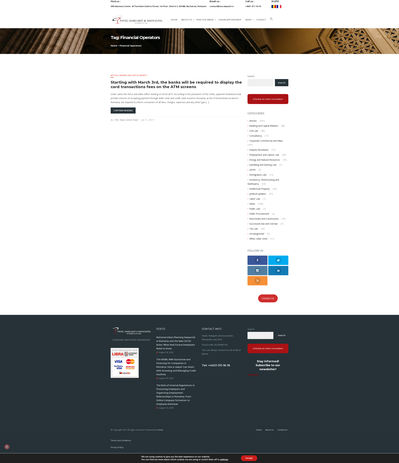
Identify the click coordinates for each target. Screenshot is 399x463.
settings (224, 459)
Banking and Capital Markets (133, 75)
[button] (271, 20)
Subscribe (253, 374)
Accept (249, 458)
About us (186, 19)
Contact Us (268, 298)
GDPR (252, 169)
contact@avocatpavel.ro (222, 6)
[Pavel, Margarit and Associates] (137, 19)
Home (174, 19)
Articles (114, 75)
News (252, 203)
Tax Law (253, 228)
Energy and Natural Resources (264, 159)
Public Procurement (259, 213)
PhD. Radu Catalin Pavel (126, 119)
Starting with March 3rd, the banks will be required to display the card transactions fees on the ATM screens (176, 84)
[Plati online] (125, 362)
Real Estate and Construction (264, 218)
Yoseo (160, 429)
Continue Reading (123, 110)
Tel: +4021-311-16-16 (216, 365)
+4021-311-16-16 (253, 6)
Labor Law (254, 198)
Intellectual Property (259, 188)
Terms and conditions (121, 440)
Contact (261, 19)
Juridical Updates (257, 193)
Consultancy (255, 135)
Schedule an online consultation (268, 99)
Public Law (254, 208)
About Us (269, 429)
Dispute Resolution (259, 149)
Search (251, 76)
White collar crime (258, 238)
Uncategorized (256, 233)
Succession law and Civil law (263, 223)
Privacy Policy (117, 447)
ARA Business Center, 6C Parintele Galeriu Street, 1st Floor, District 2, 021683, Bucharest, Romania (158, 6)
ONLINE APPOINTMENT (229, 19)
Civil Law (253, 130)
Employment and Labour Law (264, 154)
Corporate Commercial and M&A (266, 140)
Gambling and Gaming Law (262, 164)
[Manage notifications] (6, 446)
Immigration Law (258, 174)
